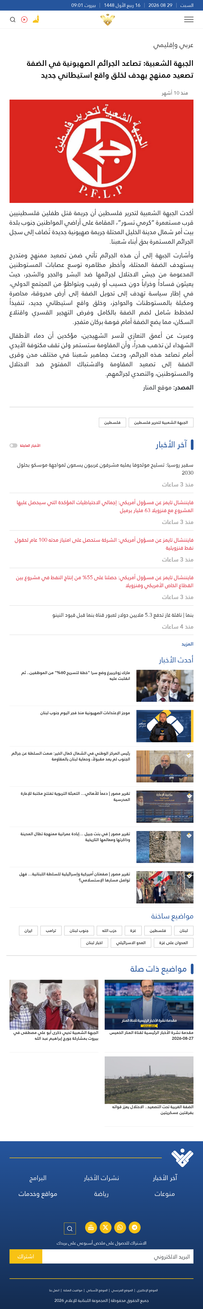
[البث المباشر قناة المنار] (91, 1228)
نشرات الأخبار (101, 1178)
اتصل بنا (54, 1290)
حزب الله (109, 930)
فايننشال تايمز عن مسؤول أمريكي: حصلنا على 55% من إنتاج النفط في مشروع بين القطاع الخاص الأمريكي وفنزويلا (104, 581)
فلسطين (112, 422)
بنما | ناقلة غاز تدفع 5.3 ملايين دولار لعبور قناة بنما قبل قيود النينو (122, 615)
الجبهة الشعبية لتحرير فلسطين (161, 422)
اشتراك (26, 1256)
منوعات (165, 1193)
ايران (28, 930)
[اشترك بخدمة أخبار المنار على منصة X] (105, 1228)
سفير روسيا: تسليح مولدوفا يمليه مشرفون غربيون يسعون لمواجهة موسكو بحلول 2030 (105, 469)
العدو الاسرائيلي (131, 942)
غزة (133, 930)
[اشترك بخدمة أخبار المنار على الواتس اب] (120, 1228)
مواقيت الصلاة (72, 1290)
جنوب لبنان (79, 930)
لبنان (184, 930)
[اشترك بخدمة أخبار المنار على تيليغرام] (134, 1228)
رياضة (101, 1193)
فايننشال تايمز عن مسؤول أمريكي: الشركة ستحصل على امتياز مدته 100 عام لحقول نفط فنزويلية (104, 544)
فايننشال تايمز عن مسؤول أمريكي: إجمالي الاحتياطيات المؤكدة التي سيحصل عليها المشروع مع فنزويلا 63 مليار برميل (105, 506)
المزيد (187, 643)
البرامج (38, 1178)
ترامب (51, 930)
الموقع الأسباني (97, 1290)
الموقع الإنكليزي (147, 1290)
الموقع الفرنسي (122, 1290)
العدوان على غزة (173, 942)
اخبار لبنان (94, 942)
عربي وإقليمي (173, 44)
